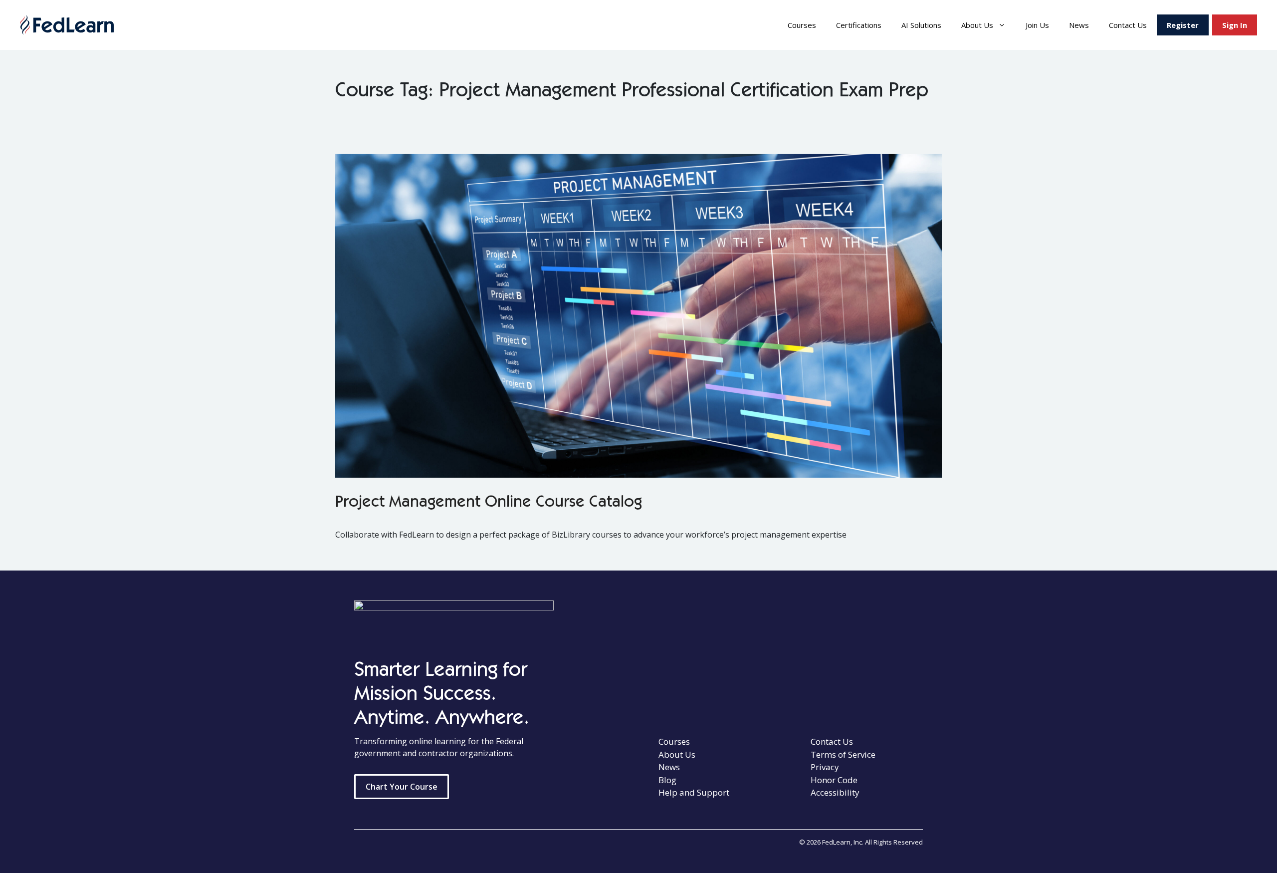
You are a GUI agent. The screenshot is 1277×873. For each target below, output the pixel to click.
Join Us (1037, 25)
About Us (977, 25)
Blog (667, 780)
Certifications (858, 25)
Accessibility (835, 792)
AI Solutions (921, 25)
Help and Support (693, 792)
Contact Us (1128, 25)
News (1079, 25)
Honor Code (834, 780)
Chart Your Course (401, 786)
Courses (802, 25)
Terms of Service (843, 754)
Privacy (825, 767)
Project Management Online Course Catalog (488, 503)
